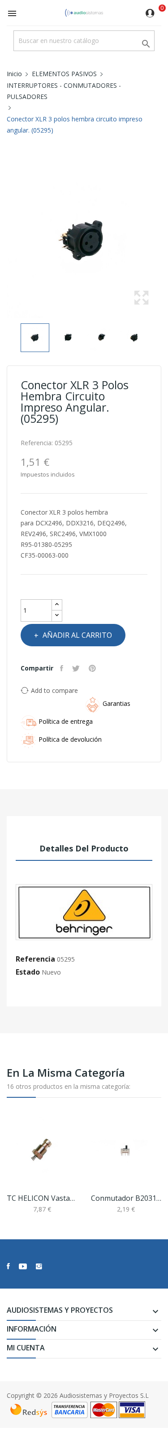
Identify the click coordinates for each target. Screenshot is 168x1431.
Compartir (63, 668)
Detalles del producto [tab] (84, 848)
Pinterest (93, 668)
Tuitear (77, 668)
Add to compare (54, 690)
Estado (28, 972)
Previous (4, 240)
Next (163, 240)
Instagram (39, 1266)
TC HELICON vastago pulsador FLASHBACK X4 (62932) (42, 1198)
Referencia (35, 959)
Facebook (8, 1266)
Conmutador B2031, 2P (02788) (126, 1198)
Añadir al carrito (77, 635)
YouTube (23, 1266)
